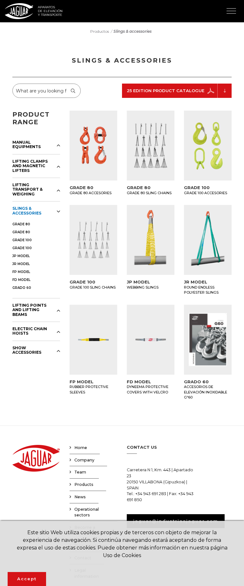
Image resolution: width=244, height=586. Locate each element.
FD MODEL (21, 280)
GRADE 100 (22, 240)
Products (83, 484)
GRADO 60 (21, 288)
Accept (27, 578)
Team (80, 472)
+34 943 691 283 (150, 493)
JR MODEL (21, 264)
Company (84, 460)
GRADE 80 (21, 224)
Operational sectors (86, 512)
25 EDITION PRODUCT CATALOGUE (165, 90)
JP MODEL (21, 256)
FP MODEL (21, 272)
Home (80, 447)
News (80, 496)
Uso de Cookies (122, 555)
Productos (99, 31)
